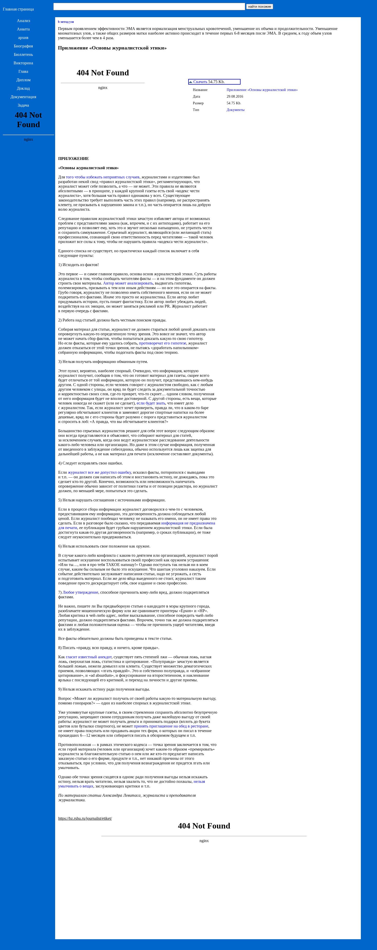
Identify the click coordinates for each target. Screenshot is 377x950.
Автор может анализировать (128, 283)
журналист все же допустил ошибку (99, 472)
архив (23, 37)
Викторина (23, 63)
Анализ (23, 20)
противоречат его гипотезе (162, 343)
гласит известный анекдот (89, 657)
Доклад (23, 88)
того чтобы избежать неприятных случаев (103, 177)
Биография (23, 46)
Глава (23, 71)
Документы (235, 110)
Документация (23, 97)
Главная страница (18, 9)
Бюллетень (23, 54)
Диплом (23, 80)
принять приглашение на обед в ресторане (171, 726)
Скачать (199, 81)
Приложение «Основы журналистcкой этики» (262, 90)
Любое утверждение (80, 592)
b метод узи (66, 22)
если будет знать (151, 403)
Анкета (23, 29)
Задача (23, 105)
